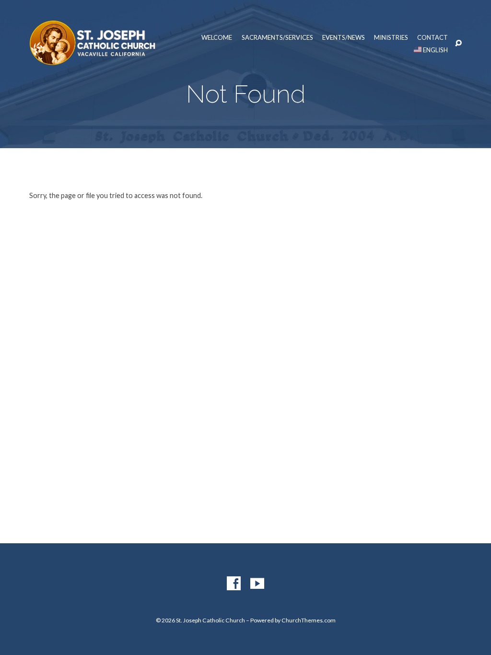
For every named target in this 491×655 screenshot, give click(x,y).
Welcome (216, 38)
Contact (432, 38)
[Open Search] (458, 43)
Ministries (391, 38)
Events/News (343, 38)
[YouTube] (257, 584)
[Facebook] (234, 584)
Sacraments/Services (277, 38)
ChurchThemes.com (308, 620)
